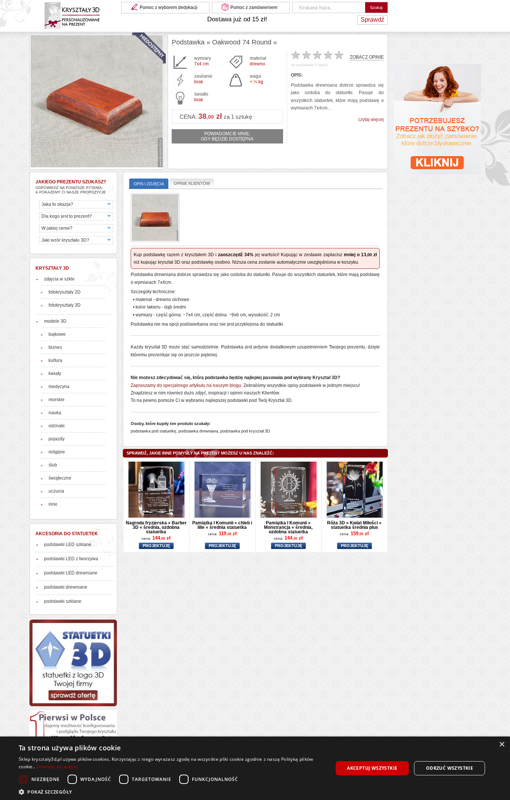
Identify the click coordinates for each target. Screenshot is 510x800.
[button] (171, 791)
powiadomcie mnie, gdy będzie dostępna (227, 136)
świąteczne (60, 478)
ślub (53, 465)
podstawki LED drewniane (70, 573)
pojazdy (57, 438)
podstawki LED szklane (67, 544)
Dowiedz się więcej (57, 766)
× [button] (501, 744)
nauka (55, 412)
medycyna (59, 386)
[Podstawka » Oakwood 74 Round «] (96, 102)
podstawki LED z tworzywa (71, 558)
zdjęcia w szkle (59, 279)
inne (53, 504)
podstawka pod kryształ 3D (245, 431)
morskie (57, 399)
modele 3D (55, 321)
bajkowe (57, 334)
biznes (55, 347)
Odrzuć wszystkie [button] (449, 768)
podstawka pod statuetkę (153, 431)
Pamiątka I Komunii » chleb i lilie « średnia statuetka (222, 525)
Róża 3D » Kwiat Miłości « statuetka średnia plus (354, 525)
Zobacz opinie (367, 57)
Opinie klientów (192, 183)
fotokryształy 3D (65, 305)
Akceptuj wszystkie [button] (372, 768)
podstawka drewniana (198, 431)
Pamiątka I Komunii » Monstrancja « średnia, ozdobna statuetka (288, 527)
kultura (55, 360)
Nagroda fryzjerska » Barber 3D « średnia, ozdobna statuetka (156, 527)
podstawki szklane (62, 601)
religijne (57, 452)
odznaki (57, 425)
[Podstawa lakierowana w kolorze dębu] (155, 218)
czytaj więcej (371, 119)
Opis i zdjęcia (149, 184)
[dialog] (255, 768)
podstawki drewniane (65, 587)
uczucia (56, 491)
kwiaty (55, 373)
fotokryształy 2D (65, 292)
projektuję (156, 546)
